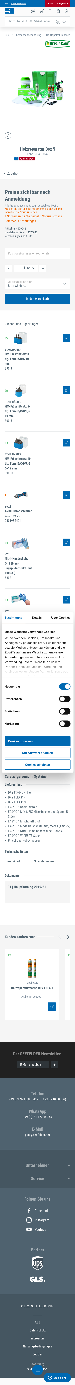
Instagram (42, 1220)
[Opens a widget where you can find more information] (57, 1378)
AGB (37, 1322)
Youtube (40, 1229)
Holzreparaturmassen (58, 35)
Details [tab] (37, 617)
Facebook (42, 1211)
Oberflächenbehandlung (28, 35)
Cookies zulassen (20, 741)
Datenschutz (38, 1330)
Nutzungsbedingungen (37, 1346)
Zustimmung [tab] (13, 617)
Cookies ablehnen (37, 764)
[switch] (64, 699)
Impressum (37, 1338)
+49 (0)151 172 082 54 (37, 1117)
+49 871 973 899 (20, 1099)
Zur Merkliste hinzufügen (20, 281)
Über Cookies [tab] (60, 617)
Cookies (37, 1354)
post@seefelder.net (37, 1135)
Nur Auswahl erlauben (37, 753)
